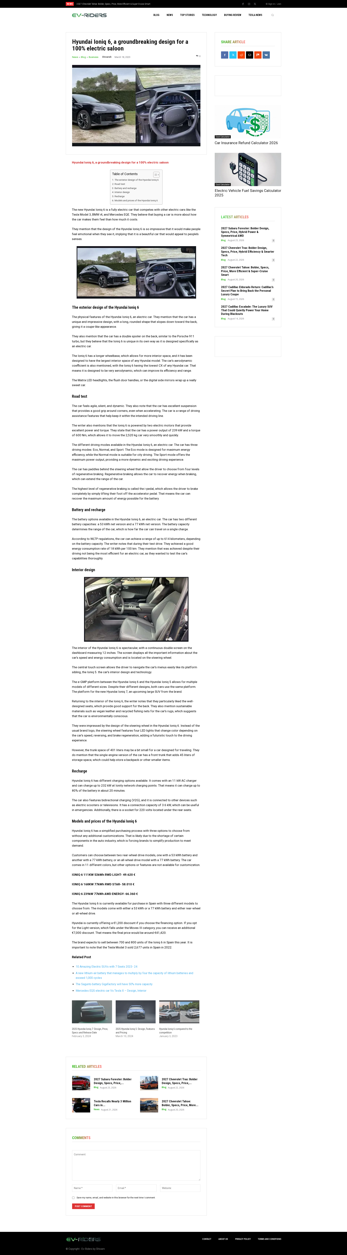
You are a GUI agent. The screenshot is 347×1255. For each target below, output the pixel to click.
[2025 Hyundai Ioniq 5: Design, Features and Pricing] (136, 1011)
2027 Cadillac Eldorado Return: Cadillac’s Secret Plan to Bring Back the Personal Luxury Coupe (247, 290)
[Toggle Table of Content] (155, 175)
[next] (185, 4)
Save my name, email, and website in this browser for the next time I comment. (116, 1197)
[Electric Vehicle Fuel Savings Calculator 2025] (248, 169)
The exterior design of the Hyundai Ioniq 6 (137, 179)
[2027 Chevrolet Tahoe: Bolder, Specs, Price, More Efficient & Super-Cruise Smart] (149, 1105)
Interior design (122, 192)
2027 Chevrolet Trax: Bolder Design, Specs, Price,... (180, 1081)
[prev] (179, 4)
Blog (83, 57)
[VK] (266, 55)
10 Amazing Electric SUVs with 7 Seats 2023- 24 (106, 966)
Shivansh (107, 57)
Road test (120, 183)
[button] (272, 15)
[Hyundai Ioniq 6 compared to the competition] (179, 1011)
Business (93, 57)
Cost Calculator (223, 136)
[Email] (249, 55)
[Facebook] (243, 4)
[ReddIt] (241, 55)
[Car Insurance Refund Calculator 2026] (248, 121)
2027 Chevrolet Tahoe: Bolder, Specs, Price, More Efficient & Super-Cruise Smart (113, 4)
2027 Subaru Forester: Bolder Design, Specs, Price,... (113, 1081)
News (75, 57)
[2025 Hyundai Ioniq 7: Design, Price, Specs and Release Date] (92, 1011)
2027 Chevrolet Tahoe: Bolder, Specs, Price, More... (180, 1103)
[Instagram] (249, 4)
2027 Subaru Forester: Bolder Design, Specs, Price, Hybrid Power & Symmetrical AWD (245, 231)
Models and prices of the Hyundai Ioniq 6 (136, 200)
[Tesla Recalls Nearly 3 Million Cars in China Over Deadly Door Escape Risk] (81, 1105)
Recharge (120, 196)
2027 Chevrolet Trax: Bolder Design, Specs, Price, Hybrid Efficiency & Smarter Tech (247, 251)
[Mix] (258, 55)
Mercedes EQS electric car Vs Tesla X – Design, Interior (111, 990)
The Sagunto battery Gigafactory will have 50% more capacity (114, 984)
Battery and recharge (125, 188)
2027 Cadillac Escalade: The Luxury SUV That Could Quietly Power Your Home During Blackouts (247, 310)
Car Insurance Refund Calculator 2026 (246, 143)
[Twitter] (255, 4)
